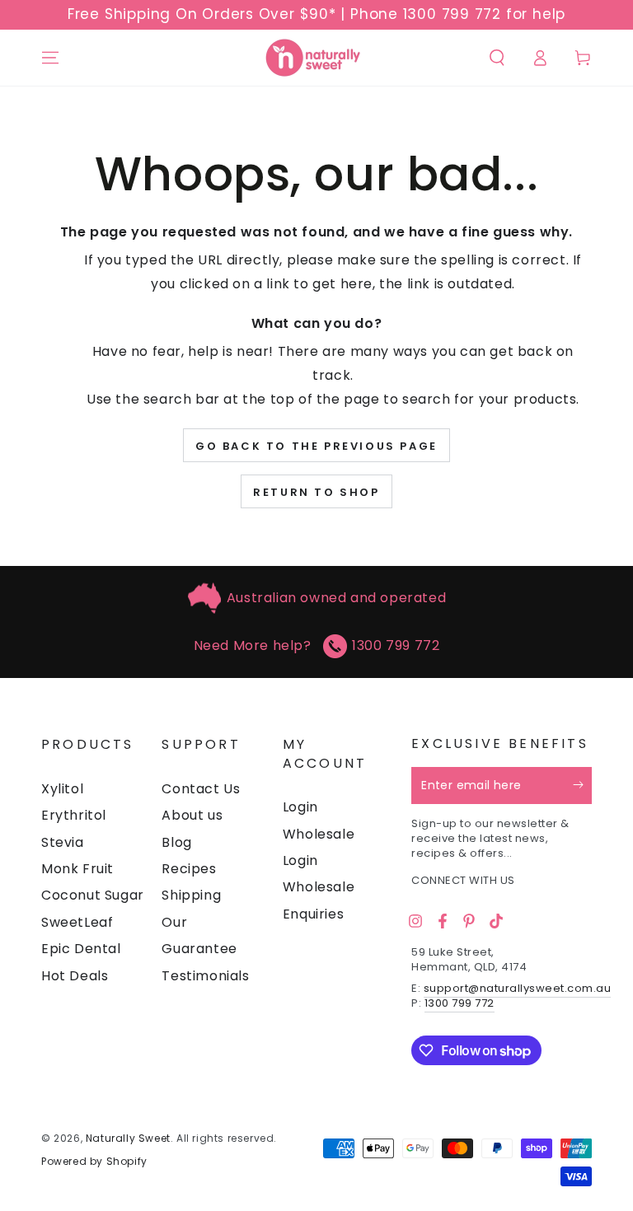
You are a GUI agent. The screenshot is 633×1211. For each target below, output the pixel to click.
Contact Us (201, 788)
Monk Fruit (77, 868)
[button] (497, 58)
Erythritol (73, 815)
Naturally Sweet (128, 1138)
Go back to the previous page (316, 446)
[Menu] (50, 58)
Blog (176, 842)
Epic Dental (81, 948)
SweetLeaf (77, 922)
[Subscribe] (582, 785)
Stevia (62, 842)
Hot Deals (74, 975)
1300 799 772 (395, 645)
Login (300, 806)
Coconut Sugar (92, 895)
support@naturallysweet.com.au (518, 988)
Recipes (189, 868)
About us (192, 815)
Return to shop (316, 492)
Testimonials (205, 975)
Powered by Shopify (94, 1161)
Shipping (191, 895)
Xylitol (62, 788)
